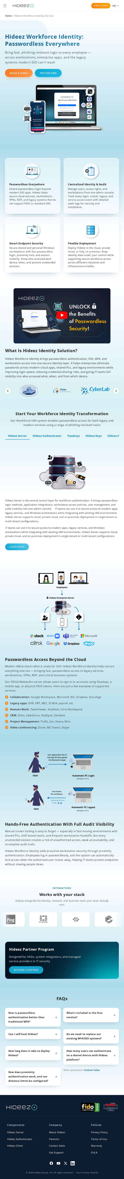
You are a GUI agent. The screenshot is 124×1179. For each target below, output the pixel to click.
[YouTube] (58, 1163)
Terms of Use (99, 1139)
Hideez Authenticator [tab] (47, 436)
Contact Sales (92, 1070)
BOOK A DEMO (101, 5)
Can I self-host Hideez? (23, 1034)
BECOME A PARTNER (26, 970)
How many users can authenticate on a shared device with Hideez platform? (89, 1055)
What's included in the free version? (85, 1015)
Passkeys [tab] (73, 436)
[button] (5, 5)
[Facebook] (51, 1163)
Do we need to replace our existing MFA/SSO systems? (84, 1036)
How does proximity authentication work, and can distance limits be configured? (28, 1076)
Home (8, 15)
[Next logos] (116, 391)
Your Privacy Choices (87, 1172)
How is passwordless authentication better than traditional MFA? (26, 1017)
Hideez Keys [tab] (94, 436)
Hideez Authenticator (19, 1139)
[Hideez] (21, 1107)
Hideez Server (15, 1132)
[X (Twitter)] (65, 1163)
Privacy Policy (99, 1132)
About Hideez (57, 1132)
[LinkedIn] (73, 1163)
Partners (54, 1139)
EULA (94, 1152)
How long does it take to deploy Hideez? (29, 1053)
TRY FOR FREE (48, 73)
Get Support (56, 1152)
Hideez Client (15, 1145)
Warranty (96, 1145)
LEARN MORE (17, 546)
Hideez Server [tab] (17, 436)
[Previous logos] (8, 391)
